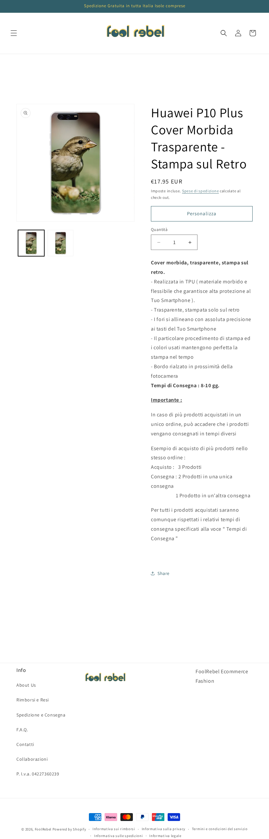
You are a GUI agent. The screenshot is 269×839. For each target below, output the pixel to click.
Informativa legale (165, 835)
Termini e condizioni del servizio (220, 829)
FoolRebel (43, 829)
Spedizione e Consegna (41, 715)
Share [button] (163, 573)
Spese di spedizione (200, 190)
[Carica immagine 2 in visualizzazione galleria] (61, 243)
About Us (26, 685)
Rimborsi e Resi (32, 700)
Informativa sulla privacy (164, 829)
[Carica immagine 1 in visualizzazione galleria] (31, 243)
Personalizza (202, 213)
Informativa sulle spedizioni (118, 835)
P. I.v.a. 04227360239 (37, 774)
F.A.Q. (22, 730)
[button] (14, 33)
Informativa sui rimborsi (114, 829)
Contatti (25, 744)
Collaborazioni (32, 759)
